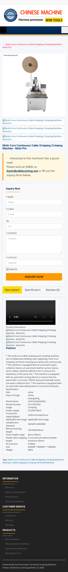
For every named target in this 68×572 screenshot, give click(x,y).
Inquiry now (34, 277)
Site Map (9, 524)
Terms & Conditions (14, 501)
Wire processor (12, 539)
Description (12, 290)
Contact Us (10, 515)
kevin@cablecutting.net (22, 171)
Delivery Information (15, 492)
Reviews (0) (53, 290)
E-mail (11, 209)
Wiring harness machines (17, 543)
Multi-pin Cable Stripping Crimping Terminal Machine (28, 462)
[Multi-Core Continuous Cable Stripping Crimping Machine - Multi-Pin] (33, 122)
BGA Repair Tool (13, 553)
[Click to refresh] (11, 269)
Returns (9, 520)
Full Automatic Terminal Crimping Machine (35, 564)
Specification (33, 290)
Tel (7, 221)
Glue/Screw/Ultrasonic (16, 548)
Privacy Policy (11, 496)
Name (10, 197)
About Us (9, 487)
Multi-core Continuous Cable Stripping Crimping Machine (35, 459)
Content (12, 233)
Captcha (12, 257)
